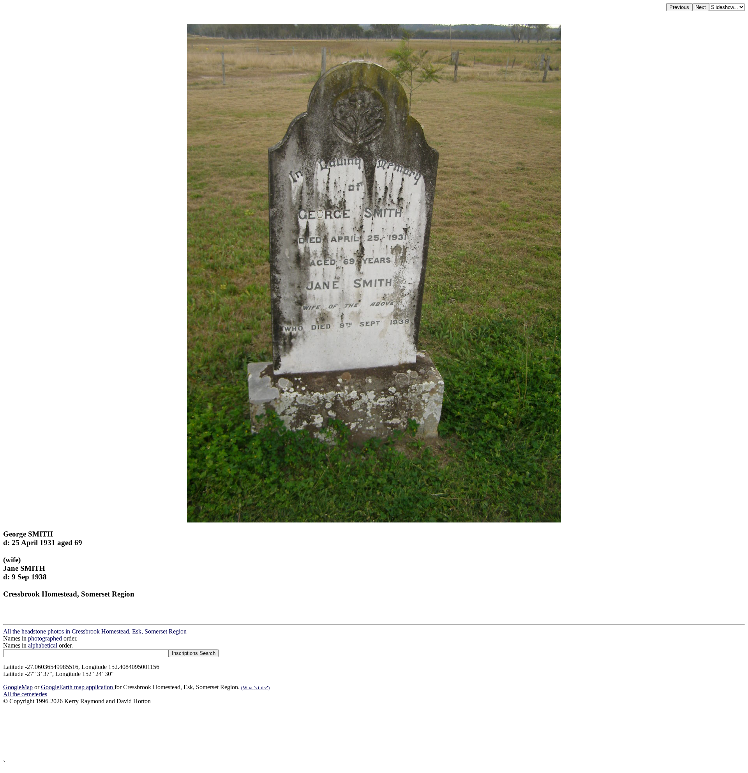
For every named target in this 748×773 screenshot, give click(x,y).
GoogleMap (18, 687)
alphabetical (42, 645)
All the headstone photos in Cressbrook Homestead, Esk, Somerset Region (95, 631)
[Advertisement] (237, 732)
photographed (45, 638)
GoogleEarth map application (78, 687)
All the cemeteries (25, 694)
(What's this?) (255, 687)
